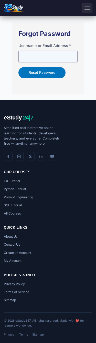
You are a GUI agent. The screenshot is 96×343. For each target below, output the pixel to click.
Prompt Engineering (18, 197)
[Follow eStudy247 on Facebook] (8, 156)
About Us (11, 236)
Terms (23, 334)
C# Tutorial (12, 181)
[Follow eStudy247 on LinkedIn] (41, 156)
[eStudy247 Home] (14, 8)
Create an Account (17, 253)
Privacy (9, 334)
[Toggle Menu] (87, 8)
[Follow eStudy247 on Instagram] (19, 156)
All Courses (12, 213)
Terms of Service (16, 292)
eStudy (18, 117)
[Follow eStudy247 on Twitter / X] (30, 156)
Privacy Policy (14, 284)
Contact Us (12, 244)
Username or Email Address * (44, 45)
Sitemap (10, 300)
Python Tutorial (15, 189)
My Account (13, 261)
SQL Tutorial (13, 205)
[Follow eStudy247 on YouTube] (52, 156)
